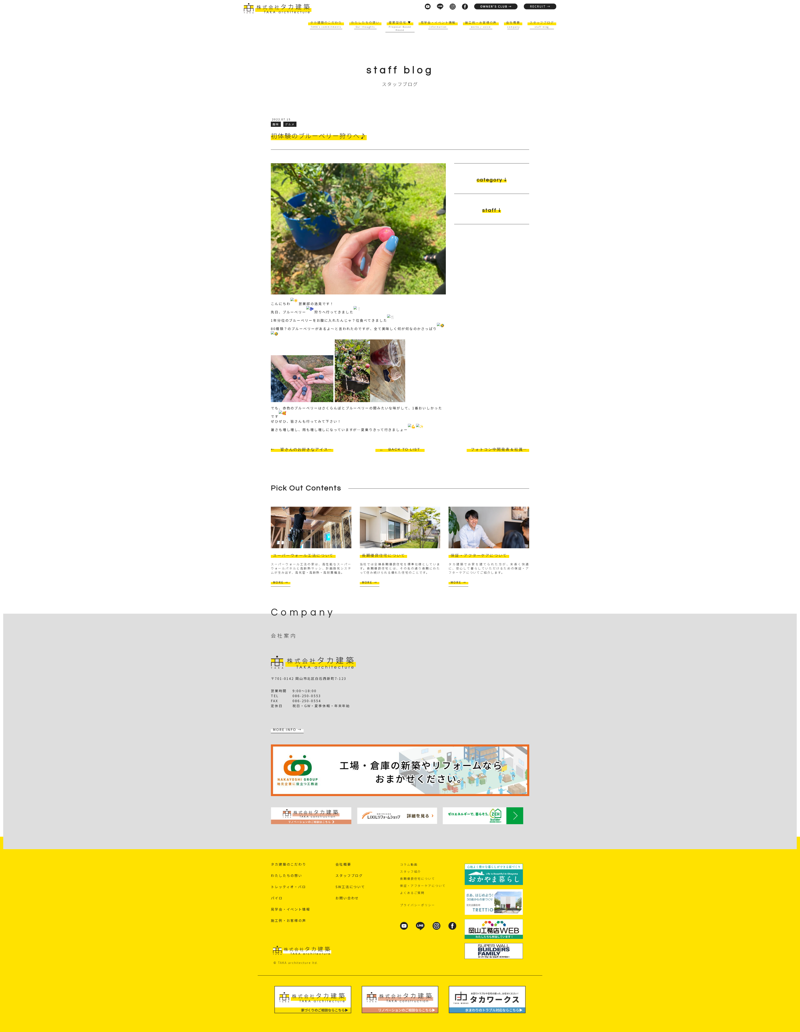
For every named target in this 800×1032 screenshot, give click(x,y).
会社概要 (513, 22)
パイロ (277, 897)
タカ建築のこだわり (326, 22)
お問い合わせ (347, 897)
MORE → (280, 582)
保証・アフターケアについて (423, 886)
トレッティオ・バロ (288, 886)
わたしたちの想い (365, 22)
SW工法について (350, 886)
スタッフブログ (542, 22)
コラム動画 (409, 864)
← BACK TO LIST (400, 449)
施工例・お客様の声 (481, 22)
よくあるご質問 (412, 893)
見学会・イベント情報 (438, 22)
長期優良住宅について (417, 878)
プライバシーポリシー (417, 905)
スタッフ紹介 (410, 871)
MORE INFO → (287, 729)
